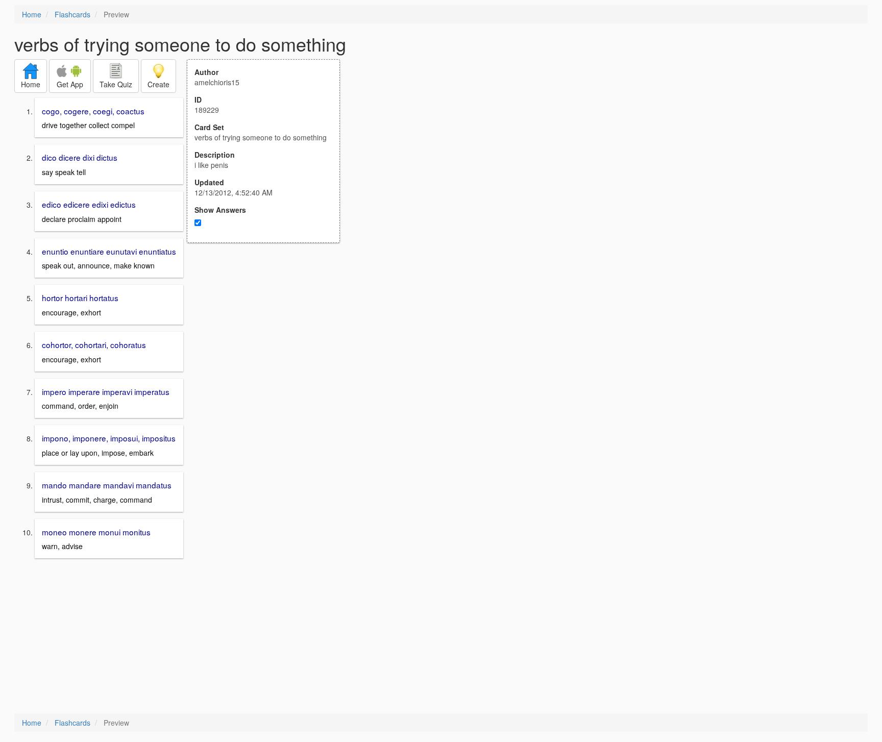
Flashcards (72, 14)
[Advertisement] (269, 342)
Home (31, 14)
